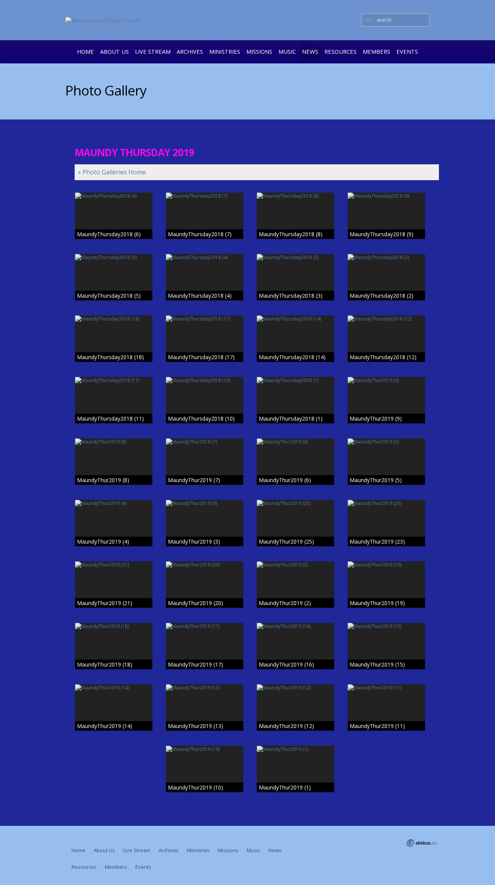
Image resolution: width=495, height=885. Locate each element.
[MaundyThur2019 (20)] (204, 564)
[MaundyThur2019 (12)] (295, 687)
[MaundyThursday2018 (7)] (204, 196)
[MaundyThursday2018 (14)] (295, 318)
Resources (340, 51)
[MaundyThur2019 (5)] (386, 441)
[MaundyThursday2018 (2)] (386, 257)
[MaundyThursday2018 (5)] (113, 257)
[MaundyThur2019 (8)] (113, 441)
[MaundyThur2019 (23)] (386, 503)
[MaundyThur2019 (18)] (113, 626)
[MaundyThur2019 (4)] (113, 503)
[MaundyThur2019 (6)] (295, 441)
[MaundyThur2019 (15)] (386, 626)
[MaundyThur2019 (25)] (295, 503)
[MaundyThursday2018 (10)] (204, 380)
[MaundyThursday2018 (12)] (386, 318)
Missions (259, 51)
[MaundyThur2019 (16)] (295, 626)
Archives (190, 51)
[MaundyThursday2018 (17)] (204, 318)
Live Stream (153, 51)
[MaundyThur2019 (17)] (204, 626)
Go (368, 19)
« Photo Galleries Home (112, 172)
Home (85, 51)
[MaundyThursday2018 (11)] (113, 380)
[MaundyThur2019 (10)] (204, 749)
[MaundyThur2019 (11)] (386, 687)
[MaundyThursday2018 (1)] (295, 380)
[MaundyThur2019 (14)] (113, 687)
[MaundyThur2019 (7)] (204, 441)
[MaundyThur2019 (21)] (113, 564)
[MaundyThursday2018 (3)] (295, 257)
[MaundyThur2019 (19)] (386, 564)
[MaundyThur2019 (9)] (386, 380)
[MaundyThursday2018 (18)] (113, 318)
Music (287, 51)
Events (407, 51)
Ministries (224, 51)
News (310, 51)
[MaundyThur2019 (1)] (295, 749)
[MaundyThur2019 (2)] (295, 564)
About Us (114, 51)
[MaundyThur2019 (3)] (204, 503)
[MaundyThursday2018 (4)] (204, 257)
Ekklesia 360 (421, 843)
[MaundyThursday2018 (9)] (386, 196)
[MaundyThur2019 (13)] (204, 687)
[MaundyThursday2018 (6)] (113, 196)
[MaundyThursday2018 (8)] (295, 196)
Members (376, 51)
